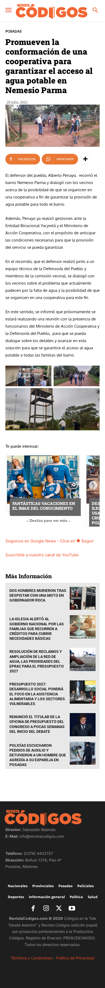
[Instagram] (46, 908)
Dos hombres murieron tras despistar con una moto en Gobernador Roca (37, 595)
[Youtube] (71, 908)
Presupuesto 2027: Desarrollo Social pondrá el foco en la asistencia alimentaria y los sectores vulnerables (37, 694)
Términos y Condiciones (31, 958)
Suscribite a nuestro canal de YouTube (42, 554)
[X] (58, 908)
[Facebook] (33, 908)
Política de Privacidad (75, 958)
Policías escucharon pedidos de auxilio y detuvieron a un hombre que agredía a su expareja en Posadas (37, 755)
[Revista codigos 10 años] (51, 11)
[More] (85, 159)
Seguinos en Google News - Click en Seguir (49, 540)
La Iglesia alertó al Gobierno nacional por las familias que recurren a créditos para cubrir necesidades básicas (36, 629)
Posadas (13, 31)
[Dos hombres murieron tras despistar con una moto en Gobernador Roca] (83, 598)
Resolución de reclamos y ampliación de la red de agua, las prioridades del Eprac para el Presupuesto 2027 (36, 661)
